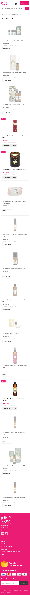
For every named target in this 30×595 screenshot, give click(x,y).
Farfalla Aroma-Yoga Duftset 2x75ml (15, 94)
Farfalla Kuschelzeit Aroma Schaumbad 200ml (15, 389)
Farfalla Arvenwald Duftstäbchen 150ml (15, 62)
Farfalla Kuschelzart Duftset (15, 323)
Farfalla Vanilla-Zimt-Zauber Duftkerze (15, 159)
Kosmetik (10, 14)
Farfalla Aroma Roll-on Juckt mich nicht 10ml (15, 225)
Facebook (2, 533)
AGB (21, 590)
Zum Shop (4, 544)
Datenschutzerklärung (13, 590)
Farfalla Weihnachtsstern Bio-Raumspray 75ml (15, 355)
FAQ (2, 554)
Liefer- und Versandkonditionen (11, 552)
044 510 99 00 (6, 527)
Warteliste (8, 49)
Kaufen (7, 145)
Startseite (4, 14)
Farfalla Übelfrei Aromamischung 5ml (15, 258)
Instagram (6, 533)
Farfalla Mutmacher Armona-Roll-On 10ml (15, 422)
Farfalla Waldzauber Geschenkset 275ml (15, 456)
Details (14, 145)
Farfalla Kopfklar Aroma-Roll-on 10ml (15, 487)
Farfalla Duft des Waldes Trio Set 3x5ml (15, 31)
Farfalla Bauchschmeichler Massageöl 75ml (15, 290)
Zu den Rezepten (6, 546)
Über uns (4, 549)
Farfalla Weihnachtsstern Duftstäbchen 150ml (15, 126)
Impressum (4, 590)
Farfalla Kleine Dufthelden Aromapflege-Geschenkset (15, 191)
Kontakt (3, 557)
